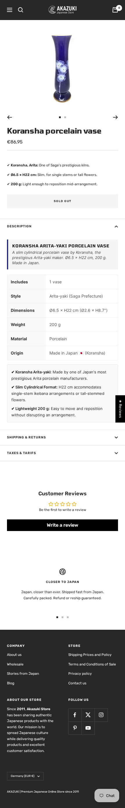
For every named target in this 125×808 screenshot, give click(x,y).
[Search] (20, 9)
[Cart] (115, 9)
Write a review (62, 525)
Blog (10, 683)
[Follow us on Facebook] (74, 714)
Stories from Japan (23, 674)
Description (19, 226)
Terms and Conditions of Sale (92, 664)
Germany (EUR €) (22, 776)
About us (14, 655)
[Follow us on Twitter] (87, 714)
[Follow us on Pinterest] (74, 728)
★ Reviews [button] (120, 409)
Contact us (77, 683)
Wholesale (15, 664)
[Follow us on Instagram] (101, 714)
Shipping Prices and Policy (90, 655)
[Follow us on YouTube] (87, 728)
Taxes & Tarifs (21, 453)
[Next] (115, 117)
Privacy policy (80, 674)
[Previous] (9, 117)
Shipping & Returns (26, 437)
